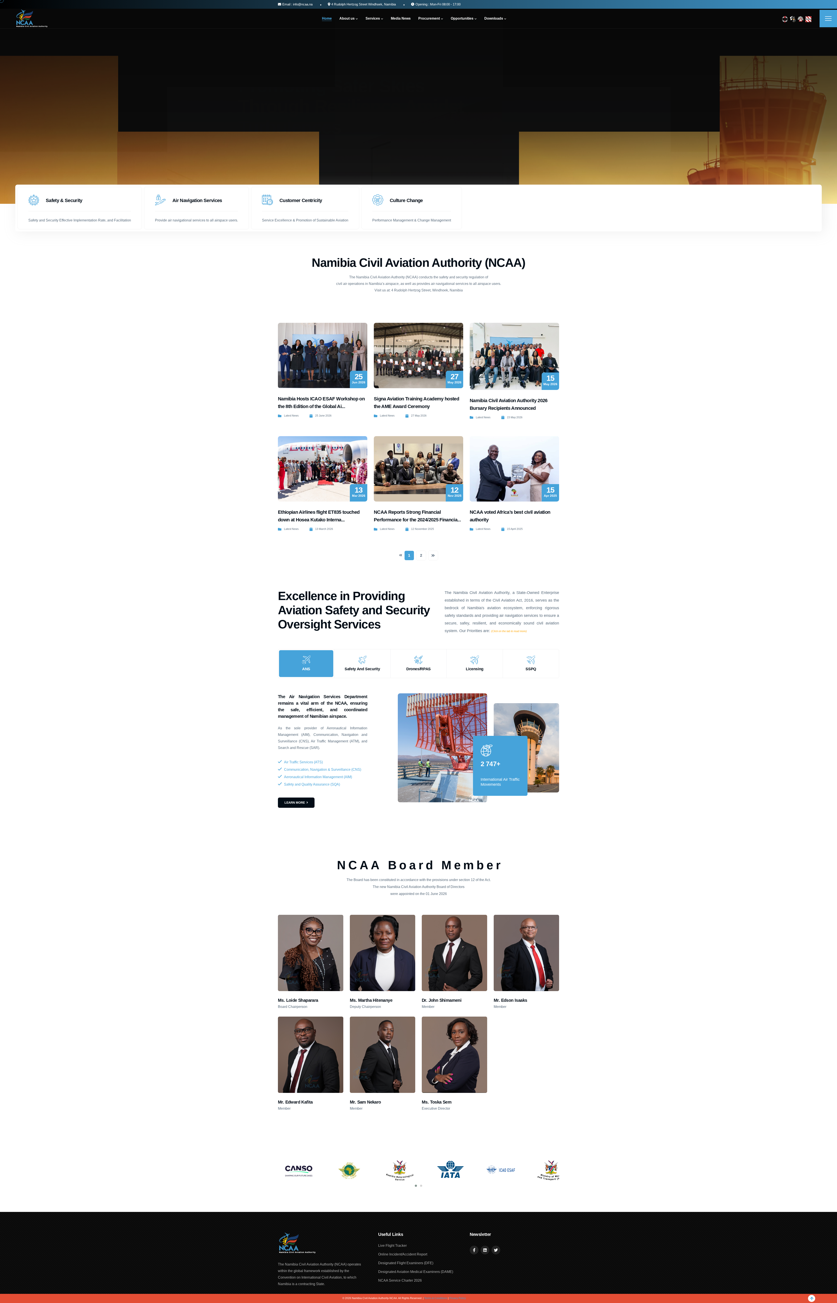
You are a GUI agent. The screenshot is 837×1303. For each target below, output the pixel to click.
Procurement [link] (429, 18)
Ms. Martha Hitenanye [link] (371, 1000)
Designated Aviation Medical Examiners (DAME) (415, 1272)
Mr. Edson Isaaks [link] (510, 1000)
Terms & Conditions (435, 1298)
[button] (415, 1186)
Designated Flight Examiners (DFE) (405, 1263)
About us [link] (347, 18)
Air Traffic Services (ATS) (303, 762)
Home (327, 18)
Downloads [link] (493, 18)
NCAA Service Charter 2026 (400, 1280)
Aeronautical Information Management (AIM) (318, 777)
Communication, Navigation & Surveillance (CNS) (322, 769)
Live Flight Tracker (392, 1245)
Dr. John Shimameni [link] (441, 1000)
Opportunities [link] (462, 18)
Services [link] (373, 18)
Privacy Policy (457, 1298)
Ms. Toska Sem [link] (436, 1102)
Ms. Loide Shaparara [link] (298, 1000)
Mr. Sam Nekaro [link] (365, 1102)
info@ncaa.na (302, 4)
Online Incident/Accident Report (402, 1254)
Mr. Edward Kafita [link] (295, 1102)
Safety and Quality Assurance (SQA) (312, 784)
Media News (401, 18)
